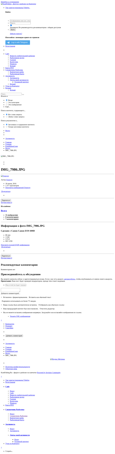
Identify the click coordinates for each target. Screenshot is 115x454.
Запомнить (14, 27)
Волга (4, 210)
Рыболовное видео (17, 58)
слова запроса (15, 114)
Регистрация (10, 46)
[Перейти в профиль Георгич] (5, 176)
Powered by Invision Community (49, 373)
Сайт (7, 54)
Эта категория (13, 102)
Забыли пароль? (16, 34)
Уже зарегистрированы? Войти (17, 8)
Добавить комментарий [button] (14, 336)
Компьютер (9, 324)
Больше (13, 66)
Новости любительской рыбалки (22, 56)
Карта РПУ (9, 68)
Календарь (14, 62)
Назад (12, 391)
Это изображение (15, 105)
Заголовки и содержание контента (21, 125)
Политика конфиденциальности (17, 367)
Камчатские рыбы (17, 72)
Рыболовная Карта (17, 74)
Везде (10, 100)
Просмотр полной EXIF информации (15, 245)
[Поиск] (23, 94)
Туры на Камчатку (12, 86)
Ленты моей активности (19, 80)
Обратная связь (11, 369)
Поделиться (5, 191)
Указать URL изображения (20, 316)
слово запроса (16, 117)
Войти (13, 30)
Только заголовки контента (18, 127)
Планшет (8, 326)
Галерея (13, 60)
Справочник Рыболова (14, 70)
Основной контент (21, 82)
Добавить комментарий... (10, 293)
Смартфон (9, 328)
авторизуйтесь (69, 279)
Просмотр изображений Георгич (17, 188)
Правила (13, 64)
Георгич (9, 180)
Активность (10, 76)
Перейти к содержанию (10, 2)
